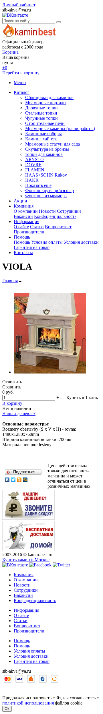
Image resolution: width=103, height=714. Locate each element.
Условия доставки (81, 242)
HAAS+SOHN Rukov (46, 175)
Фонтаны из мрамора (46, 195)
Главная (10, 280)
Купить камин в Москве (25, 559)
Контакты (23, 252)
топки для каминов (44, 154)
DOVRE (33, 164)
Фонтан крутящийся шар (49, 190)
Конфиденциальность (55, 216)
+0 (4, 67)
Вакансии (23, 216)
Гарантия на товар (31, 247)
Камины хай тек (41, 138)
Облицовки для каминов (49, 97)
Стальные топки (41, 113)
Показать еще (38, 185)
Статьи (37, 226)
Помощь (22, 237)
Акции (20, 200)
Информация (26, 221)
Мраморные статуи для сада (52, 144)
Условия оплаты (47, 242)
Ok (7, 709)
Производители (29, 231)
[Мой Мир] (25, 479)
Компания (23, 206)
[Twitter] (13, 479)
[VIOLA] (50, 371)
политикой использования (28, 703)
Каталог (21, 92)
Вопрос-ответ (58, 226)
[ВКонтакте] (7, 479)
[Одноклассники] (19, 479)
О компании (26, 211)
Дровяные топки (41, 107)
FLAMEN (34, 169)
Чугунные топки (41, 118)
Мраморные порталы (45, 102)
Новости (47, 211)
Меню (20, 82)
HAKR (32, 180)
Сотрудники (69, 211)
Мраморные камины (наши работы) (60, 128)
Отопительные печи (45, 123)
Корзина (10, 52)
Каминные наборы (43, 133)
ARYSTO (34, 159)
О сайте (21, 226)
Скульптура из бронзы (47, 149)
